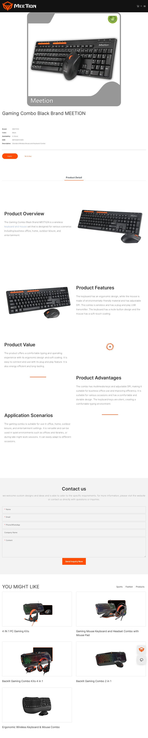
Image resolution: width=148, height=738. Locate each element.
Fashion (129, 586)
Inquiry (10, 156)
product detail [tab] (74, 177)
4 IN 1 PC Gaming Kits (15, 631)
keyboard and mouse (15, 226)
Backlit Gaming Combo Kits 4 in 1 (22, 681)
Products (140, 586)
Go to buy (28, 156)
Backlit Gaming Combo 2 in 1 (93, 681)
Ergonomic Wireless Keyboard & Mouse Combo (31, 727)
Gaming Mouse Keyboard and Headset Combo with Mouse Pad (107, 633)
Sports (119, 586)
